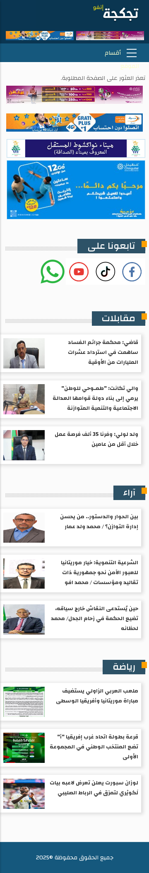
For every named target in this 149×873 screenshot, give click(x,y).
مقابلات (118, 318)
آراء (129, 492)
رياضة (124, 667)
